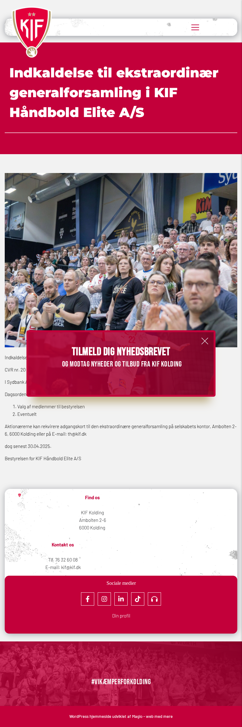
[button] (205, 341)
